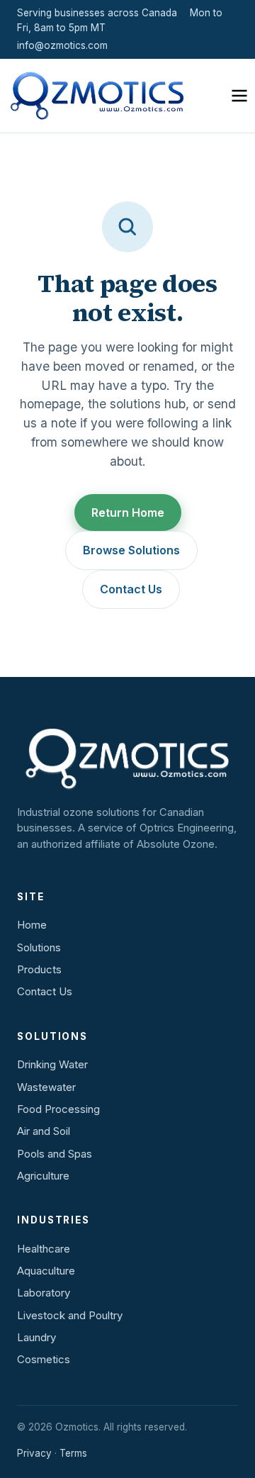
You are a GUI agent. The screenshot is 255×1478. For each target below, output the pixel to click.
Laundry (36, 1337)
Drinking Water (52, 1064)
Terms (73, 1453)
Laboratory (43, 1292)
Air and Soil (43, 1131)
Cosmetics (43, 1359)
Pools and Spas (54, 1153)
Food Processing (58, 1109)
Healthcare (43, 1248)
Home (32, 924)
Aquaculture (46, 1270)
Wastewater (46, 1087)
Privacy (34, 1453)
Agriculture (43, 1175)
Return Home (127, 512)
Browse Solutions (131, 550)
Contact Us (131, 589)
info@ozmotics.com (62, 45)
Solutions (39, 947)
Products (39, 969)
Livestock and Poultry (70, 1315)
